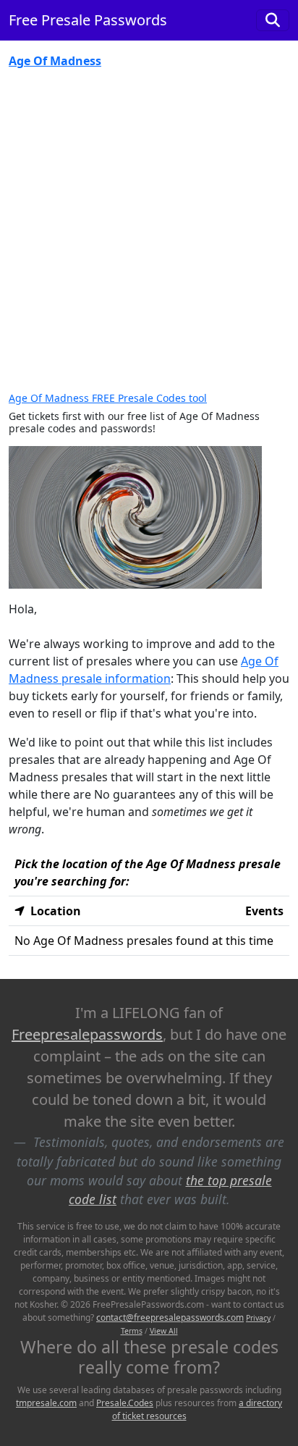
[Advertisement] (149, 236)
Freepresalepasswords (87, 1034)
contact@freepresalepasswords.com (170, 1317)
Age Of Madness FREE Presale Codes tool (108, 398)
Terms (131, 1331)
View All (164, 1331)
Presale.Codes (124, 1403)
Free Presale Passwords (88, 20)
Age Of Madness (55, 61)
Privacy (258, 1318)
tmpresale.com (46, 1403)
